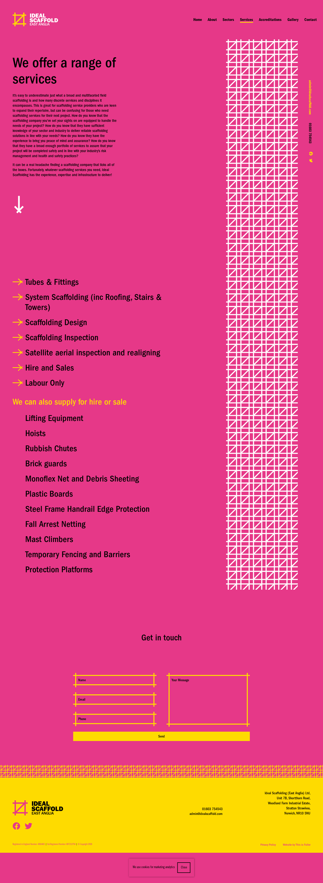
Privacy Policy (268, 844)
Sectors (228, 19)
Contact (310, 19)
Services (246, 19)
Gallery (293, 19)
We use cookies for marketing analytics (154, 867)
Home (197, 19)
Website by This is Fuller (296, 844)
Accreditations (270, 19)
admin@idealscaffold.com (310, 97)
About (212, 19)
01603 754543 (310, 133)
